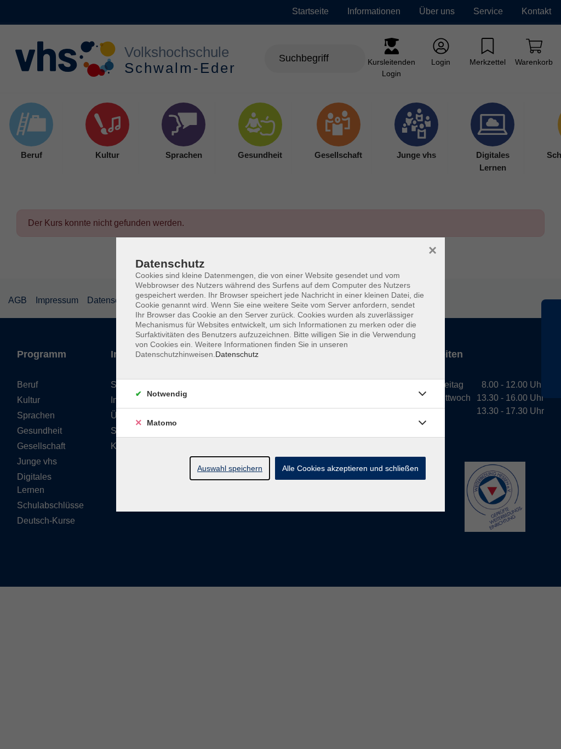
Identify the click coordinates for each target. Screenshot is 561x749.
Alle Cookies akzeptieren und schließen (350, 468)
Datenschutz (237, 354)
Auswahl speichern (229, 468)
